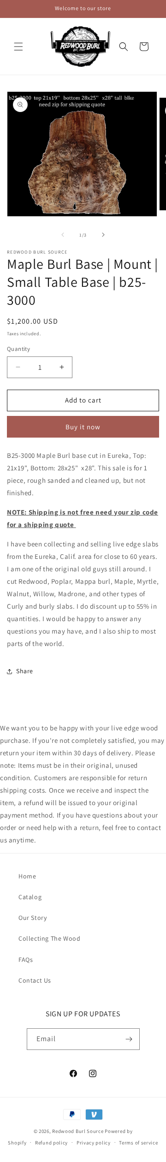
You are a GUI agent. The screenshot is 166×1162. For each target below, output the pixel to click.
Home (27, 876)
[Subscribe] (129, 1039)
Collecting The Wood (49, 938)
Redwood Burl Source (77, 1131)
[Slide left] (63, 235)
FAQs (25, 959)
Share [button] (24, 671)
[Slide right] (103, 235)
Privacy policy (94, 1142)
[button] (18, 46)
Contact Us (34, 980)
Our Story (32, 917)
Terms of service (138, 1142)
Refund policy (51, 1142)
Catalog (30, 897)
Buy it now (83, 426)
